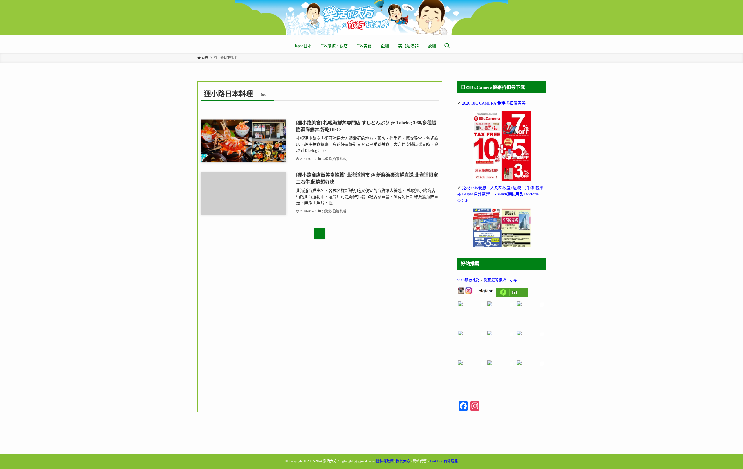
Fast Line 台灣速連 (444, 461)
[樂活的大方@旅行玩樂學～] (371, 17)
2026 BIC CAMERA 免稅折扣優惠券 (494, 103)
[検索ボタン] (447, 46)
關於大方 (403, 461)
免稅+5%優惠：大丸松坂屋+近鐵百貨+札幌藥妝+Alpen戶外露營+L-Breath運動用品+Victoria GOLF (500, 194)
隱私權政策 (385, 461)
